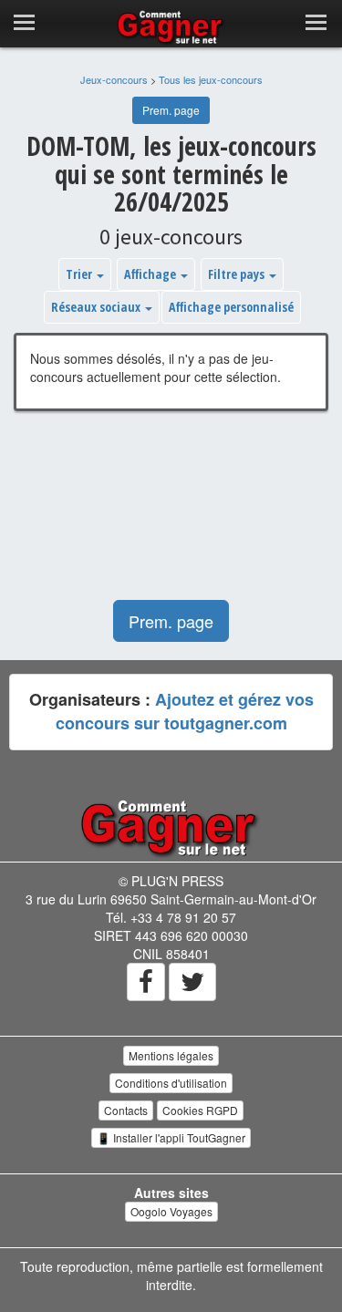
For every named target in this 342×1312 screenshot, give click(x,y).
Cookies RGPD (200, 1110)
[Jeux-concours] (171, 827)
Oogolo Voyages (171, 1211)
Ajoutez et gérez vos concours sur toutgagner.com (185, 711)
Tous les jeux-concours (211, 79)
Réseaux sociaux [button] (97, 306)
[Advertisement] (171, 515)
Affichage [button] (151, 274)
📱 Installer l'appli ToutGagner (171, 1137)
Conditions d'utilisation (171, 1082)
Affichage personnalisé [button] (231, 306)
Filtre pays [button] (237, 274)
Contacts (126, 1110)
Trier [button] (80, 274)
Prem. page (171, 110)
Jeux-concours (114, 79)
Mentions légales (171, 1055)
